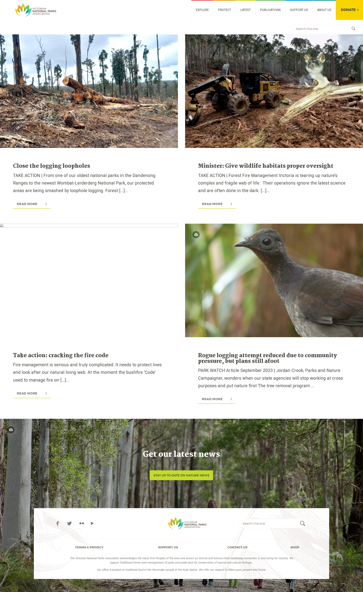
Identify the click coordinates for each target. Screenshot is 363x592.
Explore (202, 10)
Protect (224, 10)
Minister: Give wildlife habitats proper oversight (265, 166)
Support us (299, 10)
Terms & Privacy (89, 547)
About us (324, 10)
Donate (348, 10)
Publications (270, 10)
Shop (294, 547)
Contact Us (237, 547)
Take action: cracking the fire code (61, 355)
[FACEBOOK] (58, 523)
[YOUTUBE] (92, 523)
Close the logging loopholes (51, 166)
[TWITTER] (70, 523)
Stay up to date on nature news (181, 475)
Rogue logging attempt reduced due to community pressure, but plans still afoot (267, 358)
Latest (245, 10)
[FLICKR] (81, 523)
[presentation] (89, 38)
